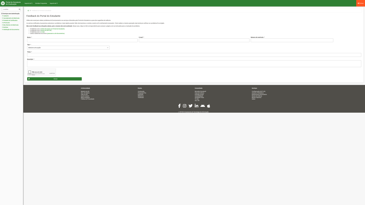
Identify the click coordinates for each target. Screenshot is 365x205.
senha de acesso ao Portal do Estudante (52, 29)
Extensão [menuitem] (140, 94)
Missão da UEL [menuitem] (85, 91)
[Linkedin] (197, 107)
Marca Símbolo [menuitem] (85, 97)
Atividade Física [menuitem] (199, 97)
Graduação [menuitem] (141, 91)
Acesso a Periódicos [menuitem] (258, 93)
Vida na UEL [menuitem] (84, 94)
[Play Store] (202, 107)
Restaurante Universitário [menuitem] (259, 94)
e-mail (42, 32)
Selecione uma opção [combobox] (34, 47)
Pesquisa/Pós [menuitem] (142, 93)
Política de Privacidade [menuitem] (87, 99)
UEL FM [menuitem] (197, 100)
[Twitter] (191, 107)
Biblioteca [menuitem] (141, 96)
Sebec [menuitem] (253, 99)
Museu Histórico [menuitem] (256, 97)
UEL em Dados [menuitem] (85, 93)
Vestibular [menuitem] (141, 97)
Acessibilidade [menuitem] (199, 96)
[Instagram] (185, 107)
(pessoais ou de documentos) (56, 33)
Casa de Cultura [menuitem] (199, 93)
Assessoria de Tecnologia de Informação (197, 112)
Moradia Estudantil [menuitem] (200, 91)
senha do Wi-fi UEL (46, 30)
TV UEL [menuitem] (197, 99)
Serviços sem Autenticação (11, 13)
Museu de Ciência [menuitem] (257, 96)
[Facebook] (179, 107)
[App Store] (208, 107)
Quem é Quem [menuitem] (85, 96)
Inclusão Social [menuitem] (199, 94)
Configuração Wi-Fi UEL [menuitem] (259, 91)
